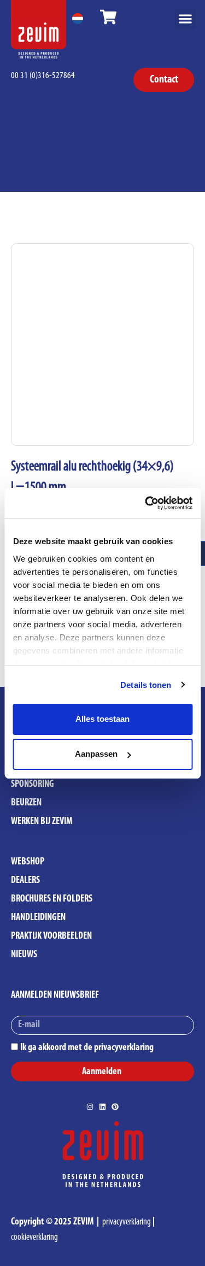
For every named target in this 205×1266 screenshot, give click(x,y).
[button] (185, 19)
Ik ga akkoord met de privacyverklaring (87, 1048)
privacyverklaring (126, 1222)
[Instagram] (89, 1106)
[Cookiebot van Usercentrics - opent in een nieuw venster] (145, 503)
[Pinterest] (115, 1106)
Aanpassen (96, 753)
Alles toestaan (102, 718)
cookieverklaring (34, 1237)
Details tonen (145, 685)
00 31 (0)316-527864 (43, 75)
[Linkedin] (102, 1106)
